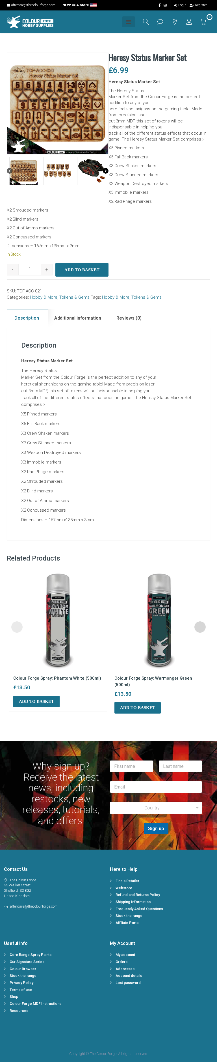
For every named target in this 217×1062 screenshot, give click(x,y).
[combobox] (156, 808)
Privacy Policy (21, 983)
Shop (14, 996)
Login (182, 5)
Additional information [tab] (77, 318)
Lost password (128, 983)
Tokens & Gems (74, 297)
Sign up (156, 828)
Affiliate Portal (127, 923)
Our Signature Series (27, 962)
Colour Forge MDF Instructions (35, 1003)
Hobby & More (43, 297)
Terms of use (21, 990)
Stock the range (129, 916)
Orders (121, 962)
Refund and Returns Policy (138, 895)
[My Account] (189, 21)
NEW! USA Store (76, 5)
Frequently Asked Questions (139, 909)
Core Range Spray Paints (30, 955)
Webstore (124, 888)
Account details (129, 975)
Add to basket (81, 270)
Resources (19, 1011)
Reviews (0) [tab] (129, 318)
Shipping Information (133, 902)
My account (125, 955)
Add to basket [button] (36, 701)
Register (201, 5)
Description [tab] (26, 318)
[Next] (105, 171)
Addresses (125, 969)
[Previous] (9, 171)
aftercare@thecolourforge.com (33, 5)
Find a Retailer (127, 881)
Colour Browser (23, 969)
